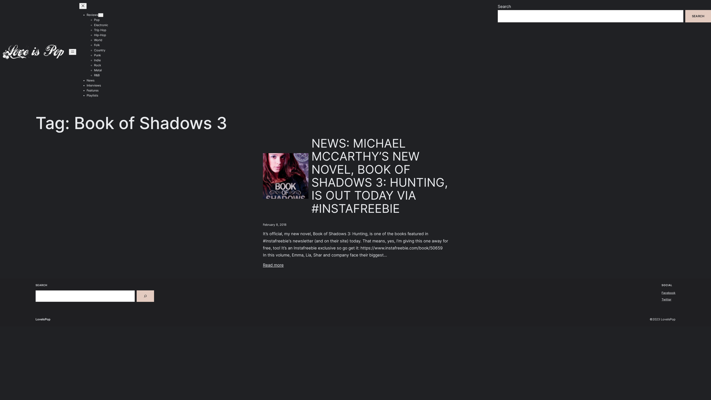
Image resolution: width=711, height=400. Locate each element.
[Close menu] (83, 6)
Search (504, 6)
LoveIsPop (43, 319)
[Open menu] (72, 52)
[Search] (145, 296)
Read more (273, 264)
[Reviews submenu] (100, 15)
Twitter (666, 299)
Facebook (668, 293)
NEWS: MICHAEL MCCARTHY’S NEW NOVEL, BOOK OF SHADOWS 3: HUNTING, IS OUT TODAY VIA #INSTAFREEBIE (379, 176)
